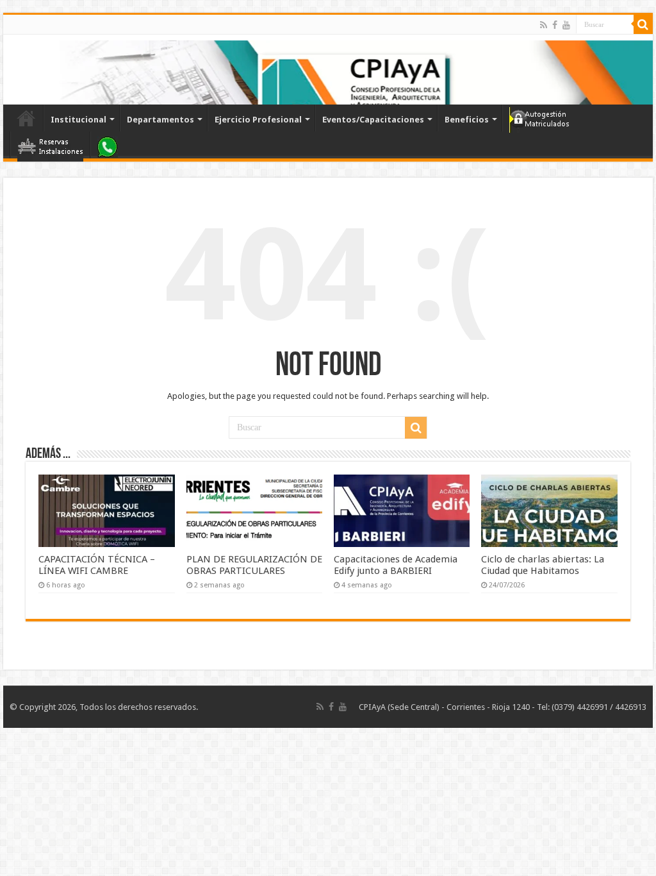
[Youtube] (566, 25)
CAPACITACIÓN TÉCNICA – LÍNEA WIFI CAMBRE (96, 565)
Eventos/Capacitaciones (373, 119)
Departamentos (160, 119)
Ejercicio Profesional (258, 119)
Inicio (26, 118)
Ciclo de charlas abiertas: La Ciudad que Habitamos (542, 565)
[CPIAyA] (19, 69)
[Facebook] (555, 25)
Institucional (78, 119)
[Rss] (543, 25)
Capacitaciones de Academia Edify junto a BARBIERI (395, 565)
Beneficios (467, 119)
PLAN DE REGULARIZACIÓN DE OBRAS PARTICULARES (254, 565)
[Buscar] (643, 24)
